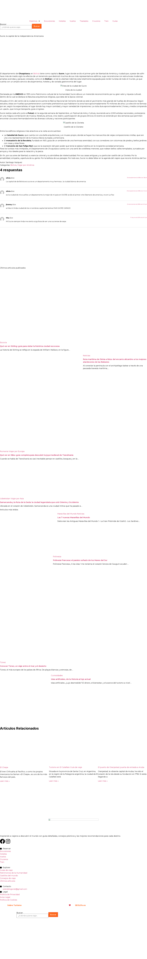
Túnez (3, 662)
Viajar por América (25, 165)
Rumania (4, 451)
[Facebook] (2, 841)
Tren (106, 21)
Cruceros (96, 21)
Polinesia (57, 557)
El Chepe (4, 767)
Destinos (33, 21)
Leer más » (5, 781)
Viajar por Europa (16, 451)
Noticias (86, 355)
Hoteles (62, 21)
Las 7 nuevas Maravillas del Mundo (73, 517)
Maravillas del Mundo (67, 514)
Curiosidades (57, 675)
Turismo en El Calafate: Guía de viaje (65, 767)
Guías (115, 21)
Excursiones (49, 21)
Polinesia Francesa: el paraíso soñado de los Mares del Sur (80, 560)
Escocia (3, 342)
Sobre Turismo (14, 905)
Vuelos (73, 21)
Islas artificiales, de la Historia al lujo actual (71, 679)
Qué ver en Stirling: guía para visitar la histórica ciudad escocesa (30, 346)
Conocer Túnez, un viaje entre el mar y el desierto (23, 666)
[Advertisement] (60, 56)
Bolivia (36, 73)
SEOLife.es (80, 905)
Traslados (84, 21)
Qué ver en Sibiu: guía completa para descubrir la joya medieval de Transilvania (36, 455)
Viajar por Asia (17, 499)
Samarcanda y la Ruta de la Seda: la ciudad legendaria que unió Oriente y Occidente (39, 502)
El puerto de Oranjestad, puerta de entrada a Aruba (121, 767)
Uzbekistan (5, 499)
